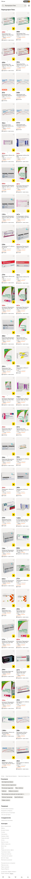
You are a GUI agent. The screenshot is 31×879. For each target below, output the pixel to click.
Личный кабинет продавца (7, 808)
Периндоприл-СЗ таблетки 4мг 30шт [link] (22, 763)
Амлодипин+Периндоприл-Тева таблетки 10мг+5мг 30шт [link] (22, 642)
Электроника (4, 834)
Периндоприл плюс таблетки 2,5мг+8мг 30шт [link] (8, 34)
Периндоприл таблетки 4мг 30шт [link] (22, 277)
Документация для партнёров (8, 812)
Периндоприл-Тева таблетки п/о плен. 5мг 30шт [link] (7, 369)
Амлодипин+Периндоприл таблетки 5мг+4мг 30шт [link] (8, 642)
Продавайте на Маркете (6, 810)
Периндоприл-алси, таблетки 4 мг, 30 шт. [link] (6, 611)
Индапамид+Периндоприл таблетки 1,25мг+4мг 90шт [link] (8, 217)
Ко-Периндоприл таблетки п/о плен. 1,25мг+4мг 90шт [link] (22, 399)
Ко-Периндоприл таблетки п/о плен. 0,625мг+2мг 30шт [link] (22, 217)
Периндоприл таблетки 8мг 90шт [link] (22, 156)
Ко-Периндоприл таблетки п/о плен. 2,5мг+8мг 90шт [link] (22, 520)
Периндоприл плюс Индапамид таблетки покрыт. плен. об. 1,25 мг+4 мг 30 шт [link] (22, 95)
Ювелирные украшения (6, 859)
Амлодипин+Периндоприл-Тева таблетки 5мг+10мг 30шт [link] (8, 703)
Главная (3, 877)
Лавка (9, 877)
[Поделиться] (29, 6)
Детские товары (5, 857)
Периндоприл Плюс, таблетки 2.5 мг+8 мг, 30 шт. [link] (22, 34)
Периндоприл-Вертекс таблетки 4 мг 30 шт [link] (7, 429)
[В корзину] (13, 28)
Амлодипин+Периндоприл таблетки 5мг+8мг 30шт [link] (8, 581)
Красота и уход (4, 842)
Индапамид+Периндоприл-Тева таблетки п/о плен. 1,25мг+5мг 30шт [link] (22, 308)
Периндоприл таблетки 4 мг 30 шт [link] (22, 490)
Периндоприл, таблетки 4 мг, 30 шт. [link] (22, 368)
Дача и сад (3, 846)
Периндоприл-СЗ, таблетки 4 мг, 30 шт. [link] (22, 702)
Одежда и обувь (5, 836)
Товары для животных (6, 853)
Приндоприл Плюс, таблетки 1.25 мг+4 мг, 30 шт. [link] (22, 64)
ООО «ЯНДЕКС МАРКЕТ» (10, 871)
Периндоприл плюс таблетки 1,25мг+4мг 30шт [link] (8, 65)
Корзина (22, 877)
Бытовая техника (5, 830)
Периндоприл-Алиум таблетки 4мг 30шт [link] (21, 672)
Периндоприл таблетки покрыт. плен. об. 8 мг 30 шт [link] (8, 763)
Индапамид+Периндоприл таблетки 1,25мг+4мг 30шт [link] (8, 338)
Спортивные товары (5, 852)
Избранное (15, 877)
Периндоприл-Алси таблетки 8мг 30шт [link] (20, 611)
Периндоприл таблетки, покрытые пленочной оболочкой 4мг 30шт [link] (21, 733)
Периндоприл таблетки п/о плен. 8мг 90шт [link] (8, 733)
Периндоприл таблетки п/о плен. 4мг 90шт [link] (22, 550)
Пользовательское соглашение (8, 863)
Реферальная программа (7, 820)
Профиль (28, 877)
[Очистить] (25, 5)
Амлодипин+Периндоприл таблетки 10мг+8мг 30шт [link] (8, 551)
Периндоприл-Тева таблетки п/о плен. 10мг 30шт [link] (21, 338)
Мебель (3, 828)
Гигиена (3, 832)
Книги (2, 848)
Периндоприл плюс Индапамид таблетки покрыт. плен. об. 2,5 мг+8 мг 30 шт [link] (22, 125)
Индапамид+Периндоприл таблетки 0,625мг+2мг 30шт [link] (8, 460)
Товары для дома (5, 838)
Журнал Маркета (5, 869)
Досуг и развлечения (6, 826)
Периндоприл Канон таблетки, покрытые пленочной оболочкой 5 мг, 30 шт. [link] (8, 520)
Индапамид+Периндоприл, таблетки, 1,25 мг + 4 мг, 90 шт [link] (8, 186)
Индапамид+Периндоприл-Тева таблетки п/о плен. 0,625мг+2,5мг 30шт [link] (22, 186)
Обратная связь (4, 865)
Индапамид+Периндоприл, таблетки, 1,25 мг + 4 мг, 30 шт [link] (22, 247)
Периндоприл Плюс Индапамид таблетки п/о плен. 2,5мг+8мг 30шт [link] (7, 125)
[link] (7, 782)
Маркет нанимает (5, 867)
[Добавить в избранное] (13, 13)
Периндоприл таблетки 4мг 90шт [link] (8, 156)
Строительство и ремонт (6, 855)
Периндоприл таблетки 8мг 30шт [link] (8, 277)
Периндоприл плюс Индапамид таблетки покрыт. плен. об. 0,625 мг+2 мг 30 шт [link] (8, 95)
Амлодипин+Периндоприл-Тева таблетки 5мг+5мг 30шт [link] (8, 308)
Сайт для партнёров (5, 814)
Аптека (2, 840)
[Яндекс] (11, 873)
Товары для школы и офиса (7, 850)
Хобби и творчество (5, 844)
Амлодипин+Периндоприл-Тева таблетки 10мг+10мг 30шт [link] (8, 399)
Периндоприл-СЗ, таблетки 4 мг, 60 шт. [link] (22, 459)
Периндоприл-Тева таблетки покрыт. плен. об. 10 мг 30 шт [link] (22, 429)
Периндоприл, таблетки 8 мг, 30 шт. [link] (22, 581)
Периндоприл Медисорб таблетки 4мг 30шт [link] (7, 672)
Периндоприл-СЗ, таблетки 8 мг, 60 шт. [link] (8, 247)
